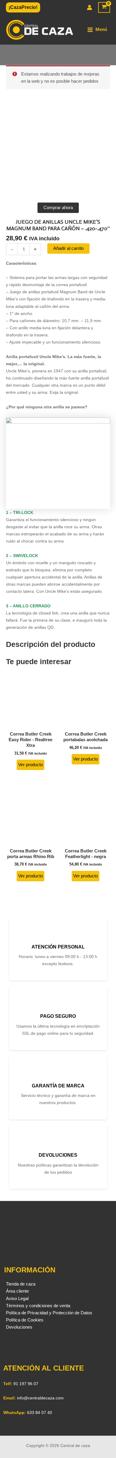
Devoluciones (19, 1327)
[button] (23, 7)
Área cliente (17, 1291)
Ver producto (30, 764)
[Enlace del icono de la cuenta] (89, 7)
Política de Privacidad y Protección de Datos (49, 1312)
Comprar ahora (58, 207)
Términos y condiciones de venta (38, 1305)
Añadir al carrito (68, 248)
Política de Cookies (24, 1320)
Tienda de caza (20, 1284)
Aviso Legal (17, 1298)
